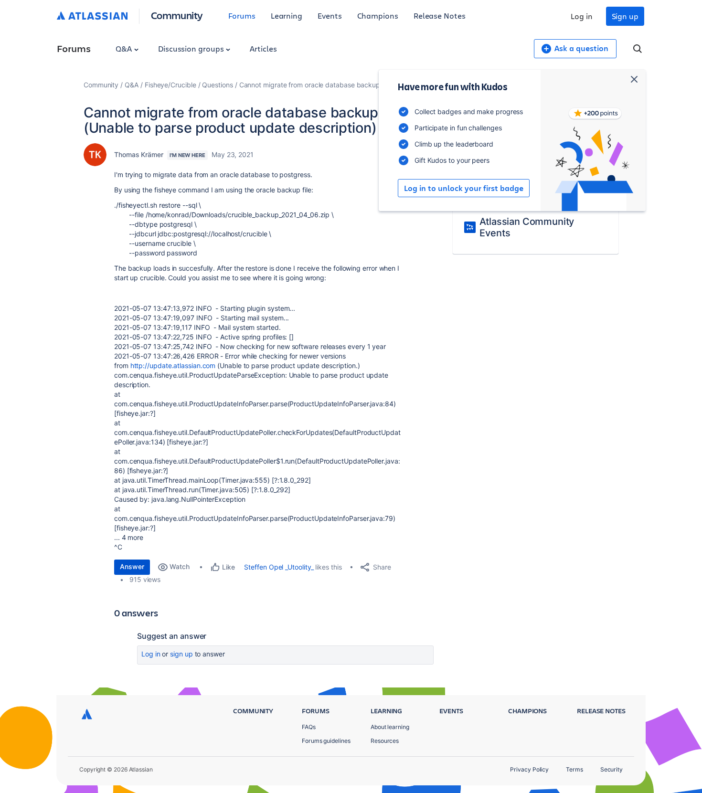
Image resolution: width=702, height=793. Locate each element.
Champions (377, 16)
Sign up (625, 16)
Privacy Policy (529, 769)
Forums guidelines (326, 740)
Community (177, 15)
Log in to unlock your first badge (463, 188)
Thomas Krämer (138, 154)
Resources (385, 740)
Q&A (125, 48)
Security (611, 769)
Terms (574, 769)
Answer (132, 566)
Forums (241, 16)
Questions (217, 85)
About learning (390, 726)
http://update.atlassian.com (173, 365)
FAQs (309, 726)
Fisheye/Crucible (170, 85)
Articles (263, 48)
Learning (286, 16)
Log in (582, 16)
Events (330, 16)
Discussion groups (192, 48)
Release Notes (440, 16)
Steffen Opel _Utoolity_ (278, 567)
